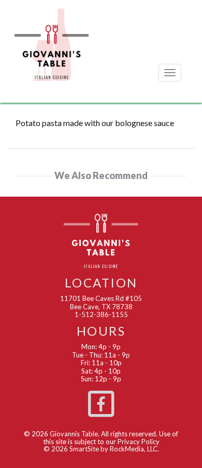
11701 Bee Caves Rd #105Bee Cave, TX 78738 (101, 302)
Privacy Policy (139, 441)
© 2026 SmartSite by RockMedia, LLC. (101, 449)
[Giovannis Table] (52, 44)
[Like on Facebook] (101, 402)
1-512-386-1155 (101, 314)
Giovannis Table (74, 434)
